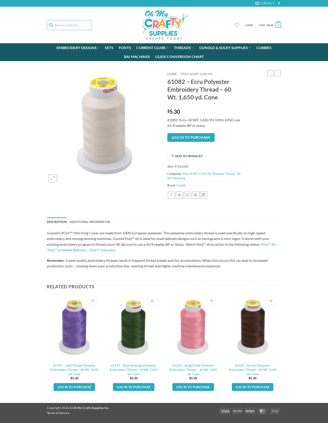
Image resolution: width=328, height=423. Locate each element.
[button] (270, 25)
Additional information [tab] (90, 222)
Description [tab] (57, 222)
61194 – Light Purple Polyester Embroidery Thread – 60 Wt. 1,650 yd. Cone (74, 369)
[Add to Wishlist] (93, 301)
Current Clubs (151, 47)
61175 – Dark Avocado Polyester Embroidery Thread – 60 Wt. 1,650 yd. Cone (134, 369)
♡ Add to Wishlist (187, 156)
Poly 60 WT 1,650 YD (196, 74)
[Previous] (47, 348)
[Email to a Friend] (187, 195)
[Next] (279, 348)
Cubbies (264, 47)
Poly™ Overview (102, 250)
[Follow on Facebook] (279, 3)
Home (172, 74)
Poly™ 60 (268, 244)
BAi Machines (137, 56)
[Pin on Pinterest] (195, 195)
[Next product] (270, 73)
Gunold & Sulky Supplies (223, 47)
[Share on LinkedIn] (203, 195)
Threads (182, 47)
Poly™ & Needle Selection (67, 250)
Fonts (125, 47)
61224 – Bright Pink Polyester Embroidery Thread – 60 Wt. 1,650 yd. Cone (193, 369)
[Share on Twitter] (179, 195)
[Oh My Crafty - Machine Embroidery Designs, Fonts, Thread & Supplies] (164, 25)
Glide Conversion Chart (179, 56)
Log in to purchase (191, 137)
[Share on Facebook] (171, 195)
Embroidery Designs (76, 47)
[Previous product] (278, 73)
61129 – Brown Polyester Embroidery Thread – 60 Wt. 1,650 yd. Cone (252, 369)
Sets (109, 47)
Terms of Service (58, 413)
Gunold (180, 185)
